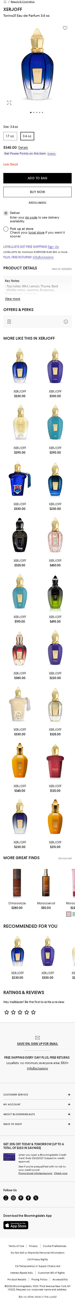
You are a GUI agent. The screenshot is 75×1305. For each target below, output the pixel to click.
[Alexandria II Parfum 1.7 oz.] (19, 648)
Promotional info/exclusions (35, 1173)
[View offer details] (37, 321)
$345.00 (10, 147)
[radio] (68, 914)
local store (36, 232)
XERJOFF (12, 9)
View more (12, 299)
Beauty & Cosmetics (23, 1)
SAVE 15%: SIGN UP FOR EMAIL (37, 1043)
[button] (37, 71)
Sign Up (53, 246)
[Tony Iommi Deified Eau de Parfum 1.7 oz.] (19, 535)
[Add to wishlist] (65, 28)
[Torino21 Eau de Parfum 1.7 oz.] (19, 366)
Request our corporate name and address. (41, 1289)
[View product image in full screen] (9, 102)
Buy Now (37, 192)
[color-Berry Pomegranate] (69, 914)
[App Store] (15, 1225)
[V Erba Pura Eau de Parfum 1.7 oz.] (19, 592)
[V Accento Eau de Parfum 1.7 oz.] (55, 648)
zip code (31, 217)
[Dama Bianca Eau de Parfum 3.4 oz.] (19, 704)
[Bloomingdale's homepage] (5, 1)
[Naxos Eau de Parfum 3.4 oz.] (19, 423)
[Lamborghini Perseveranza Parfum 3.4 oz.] (55, 592)
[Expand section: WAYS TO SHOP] (37, 1124)
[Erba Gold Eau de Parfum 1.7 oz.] (55, 817)
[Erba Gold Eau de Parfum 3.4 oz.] (19, 761)
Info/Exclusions (43, 257)
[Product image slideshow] (37, 71)
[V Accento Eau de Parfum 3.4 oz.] (55, 366)
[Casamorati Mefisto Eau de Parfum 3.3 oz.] (19, 479)
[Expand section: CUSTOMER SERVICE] (37, 1094)
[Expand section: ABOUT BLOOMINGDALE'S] (37, 1114)
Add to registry (37, 202)
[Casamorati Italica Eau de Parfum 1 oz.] (55, 761)
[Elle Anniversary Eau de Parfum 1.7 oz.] (55, 535)
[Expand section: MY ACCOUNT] (37, 1104)
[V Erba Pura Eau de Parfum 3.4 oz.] (55, 423)
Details (23, 147)
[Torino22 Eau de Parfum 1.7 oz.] (19, 817)
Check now (61, 1173)
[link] (19, 393)
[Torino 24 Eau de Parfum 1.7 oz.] (55, 479)
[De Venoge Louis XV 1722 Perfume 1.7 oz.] (55, 704)
